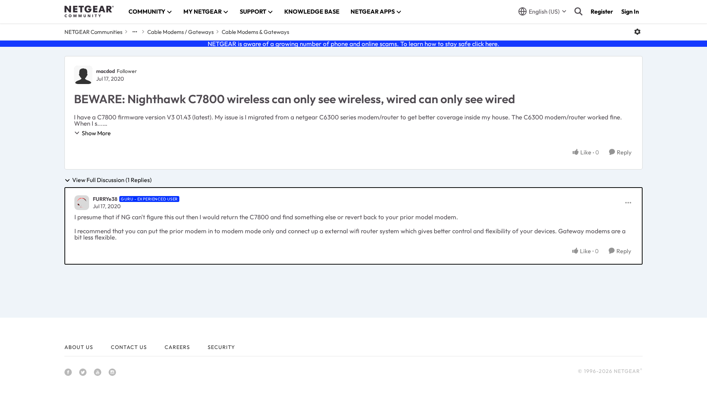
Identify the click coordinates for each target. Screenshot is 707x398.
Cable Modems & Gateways (255, 31)
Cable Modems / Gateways (180, 31)
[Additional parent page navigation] (134, 32)
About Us (78, 347)
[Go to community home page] (89, 11)
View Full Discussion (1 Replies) (112, 180)
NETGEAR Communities (93, 31)
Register (602, 11)
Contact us (129, 347)
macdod (105, 71)
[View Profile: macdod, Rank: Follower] (83, 75)
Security (221, 347)
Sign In (630, 11)
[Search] (578, 11)
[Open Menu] (637, 32)
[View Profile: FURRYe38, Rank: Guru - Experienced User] (81, 202)
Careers (177, 347)
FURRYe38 (105, 199)
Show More (96, 133)
